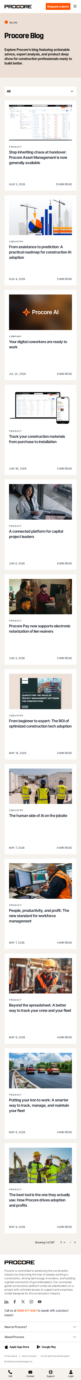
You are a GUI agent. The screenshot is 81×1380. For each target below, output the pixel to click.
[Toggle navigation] (74, 6)
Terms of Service (29, 1356)
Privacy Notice (11, 1356)
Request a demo (58, 6)
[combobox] (40, 91)
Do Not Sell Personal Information (55, 1356)
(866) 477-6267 (27, 1310)
